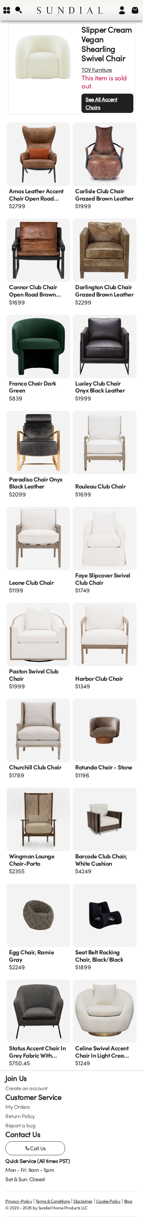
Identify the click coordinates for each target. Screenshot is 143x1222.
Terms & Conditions (53, 1201)
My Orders (17, 1106)
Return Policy (20, 1116)
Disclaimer (82, 1201)
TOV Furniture (96, 69)
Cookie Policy (108, 1201)
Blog (128, 1201)
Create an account (26, 1088)
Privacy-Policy (18, 1201)
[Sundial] (70, 10)
